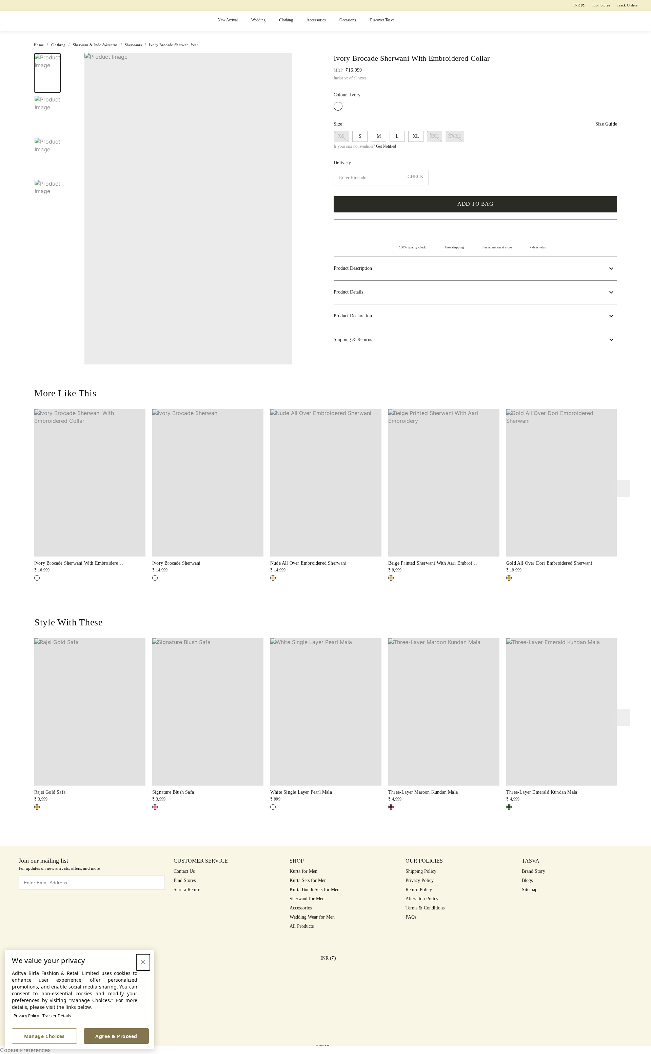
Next (297, 208)
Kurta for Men (303, 871)
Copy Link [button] (590, 71)
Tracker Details (56, 1016)
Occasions (347, 20)
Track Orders (627, 5)
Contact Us (184, 871)
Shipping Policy (421, 871)
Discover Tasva (382, 20)
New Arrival (228, 20)
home (39, 45)
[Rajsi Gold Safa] (37, 807)
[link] (89, 491)
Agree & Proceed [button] (116, 1036)
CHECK (415, 176)
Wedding (258, 20)
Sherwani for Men (307, 898)
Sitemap (529, 889)
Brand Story (533, 871)
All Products (302, 926)
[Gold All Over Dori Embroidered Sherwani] (509, 578)
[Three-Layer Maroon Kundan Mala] (391, 807)
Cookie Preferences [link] (25, 1050)
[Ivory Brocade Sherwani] (155, 578)
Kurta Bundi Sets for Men (314, 889)
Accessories (316, 20)
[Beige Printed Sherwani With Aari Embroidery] (391, 578)
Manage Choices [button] (44, 1036)
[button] (555, 21)
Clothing (286, 20)
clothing (58, 45)
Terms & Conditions (425, 907)
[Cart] (608, 21)
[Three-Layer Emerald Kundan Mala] (509, 807)
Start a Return (187, 889)
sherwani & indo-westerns (95, 45)
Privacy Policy (26, 1016)
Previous (47, 53)
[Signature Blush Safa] (155, 807)
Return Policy (419, 889)
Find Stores (601, 5)
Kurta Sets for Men (308, 880)
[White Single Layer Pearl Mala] (273, 807)
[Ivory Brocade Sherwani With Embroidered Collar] (37, 578)
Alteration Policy (422, 898)
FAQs (411, 917)
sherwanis (133, 45)
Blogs (527, 880)
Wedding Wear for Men (312, 917)
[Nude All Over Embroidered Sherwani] (273, 578)
